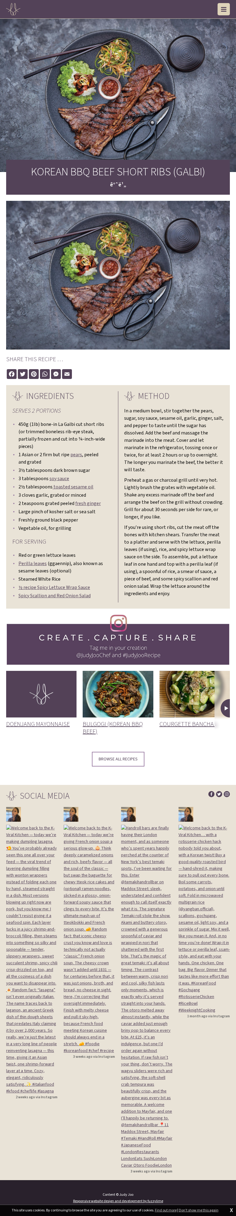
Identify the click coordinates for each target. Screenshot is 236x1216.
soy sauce (59, 478)
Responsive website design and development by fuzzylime (118, 1201)
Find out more (166, 1210)
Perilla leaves (32, 563)
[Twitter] (219, 794)
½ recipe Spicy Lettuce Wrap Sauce (54, 587)
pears (76, 454)
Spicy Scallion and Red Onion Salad (54, 595)
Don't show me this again (198, 1210)
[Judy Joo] (13, 9)
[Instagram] (227, 794)
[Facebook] (211, 794)
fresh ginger (88, 503)
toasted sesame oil (73, 487)
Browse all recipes (118, 759)
